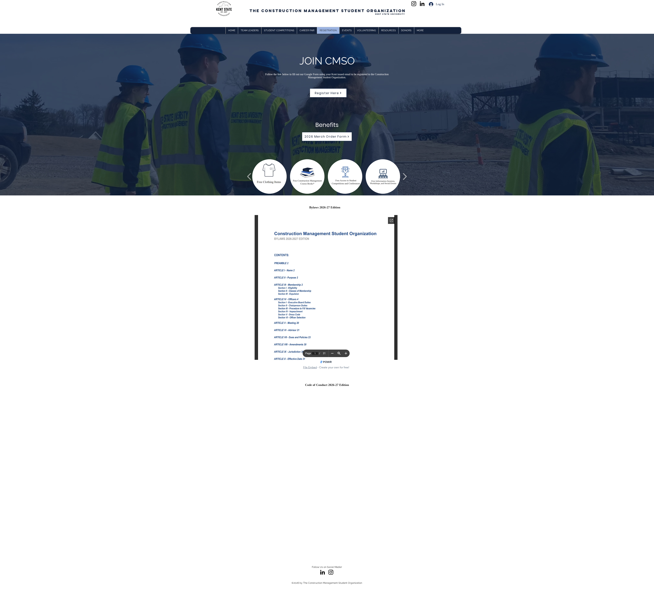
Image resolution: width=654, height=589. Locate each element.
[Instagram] (413, 3)
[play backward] (249, 176)
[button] (420, 30)
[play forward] (405, 176)
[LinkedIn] (422, 3)
